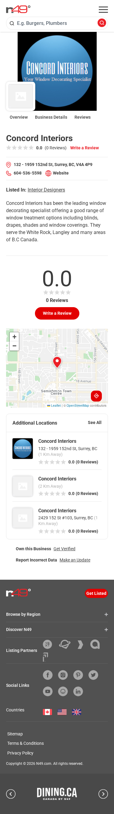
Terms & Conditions (25, 743)
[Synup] (82, 645)
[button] (57, 362)
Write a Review (84, 147)
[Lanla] (97, 644)
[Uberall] (67, 644)
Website (61, 173)
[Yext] (50, 644)
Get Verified (64, 548)
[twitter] (93, 675)
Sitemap (15, 733)
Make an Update (75, 560)
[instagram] (63, 675)
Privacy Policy (20, 753)
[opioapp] (63, 691)
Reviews (82, 117)
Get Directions (96, 396)
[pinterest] (78, 675)
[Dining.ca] (57, 794)
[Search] (102, 23)
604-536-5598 (28, 173)
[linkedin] (78, 691)
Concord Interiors (57, 441)
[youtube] (48, 691)
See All (95, 422)
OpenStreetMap (78, 405)
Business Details (51, 117)
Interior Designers (46, 190)
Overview (19, 117)
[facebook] (48, 675)
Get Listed (96, 593)
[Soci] (45, 657)
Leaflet (55, 405)
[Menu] (103, 9)
